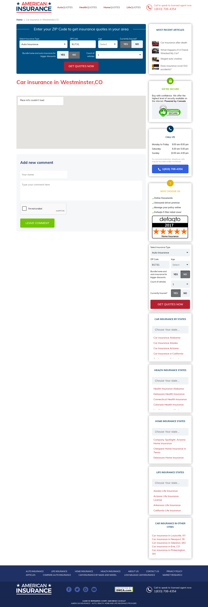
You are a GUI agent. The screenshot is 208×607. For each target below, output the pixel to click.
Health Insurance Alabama (168, 388)
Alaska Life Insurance (165, 490)
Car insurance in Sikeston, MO (169, 542)
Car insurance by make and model (98, 575)
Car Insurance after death (173, 42)
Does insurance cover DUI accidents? (173, 67)
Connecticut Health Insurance (170, 399)
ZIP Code (74, 39)
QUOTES (65, 7)
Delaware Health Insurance (169, 393)
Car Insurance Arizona (166, 348)
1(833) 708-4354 (172, 169)
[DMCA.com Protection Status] (125, 589)
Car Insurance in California (168, 353)
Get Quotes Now (81, 66)
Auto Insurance (35, 571)
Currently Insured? (128, 39)
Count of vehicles (90, 54)
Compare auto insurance (57, 575)
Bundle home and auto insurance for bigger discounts (39, 54)
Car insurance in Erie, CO (166, 546)
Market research (172, 575)
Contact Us (152, 571)
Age (100, 39)
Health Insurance (111, 571)
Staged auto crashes (171, 58)
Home (19, 19)
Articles (30, 575)
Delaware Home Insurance (168, 457)
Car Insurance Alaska (165, 342)
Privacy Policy (174, 571)
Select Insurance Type (29, 39)
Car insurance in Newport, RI (168, 539)
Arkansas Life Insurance (167, 505)
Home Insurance (84, 571)
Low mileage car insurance (139, 575)
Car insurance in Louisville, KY (169, 535)
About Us (133, 571)
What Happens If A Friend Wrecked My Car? (174, 51)
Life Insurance (59, 571)
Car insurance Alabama (166, 337)
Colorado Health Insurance (168, 404)
